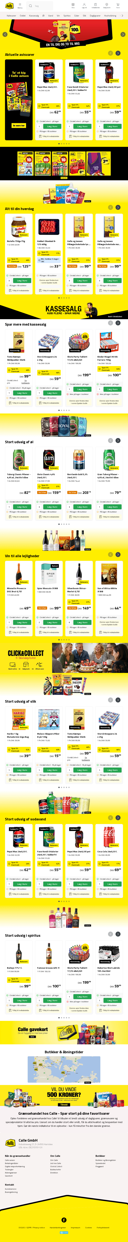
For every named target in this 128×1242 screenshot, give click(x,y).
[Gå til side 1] (60, 46)
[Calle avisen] (64, 163)
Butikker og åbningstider (106, 1160)
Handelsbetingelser (58, 1227)
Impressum (75, 1227)
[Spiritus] (64, 916)
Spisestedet (100, 1163)
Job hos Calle (55, 1163)
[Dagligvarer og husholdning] (64, 192)
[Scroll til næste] (120, 15)
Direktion (54, 1172)
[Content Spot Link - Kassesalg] (64, 310)
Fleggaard (99, 1166)
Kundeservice (10, 1188)
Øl (43, 15)
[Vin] (64, 539)
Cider (76, 15)
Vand (50, 15)
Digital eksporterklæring (15, 1166)
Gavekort (8, 1175)
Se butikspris (26, 381)
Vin (58, 15)
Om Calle (54, 1160)
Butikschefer (55, 1169)
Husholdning (110, 15)
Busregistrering (11, 1192)
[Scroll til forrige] (4, 34)
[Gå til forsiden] (9, 6)
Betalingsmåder (11, 1163)
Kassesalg (34, 15)
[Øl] (64, 425)
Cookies (88, 1227)
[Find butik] (64, 1070)
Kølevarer (11, 15)
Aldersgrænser (11, 1172)
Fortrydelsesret (103, 1227)
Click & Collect (56, 1166)
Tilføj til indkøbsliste (50, 136)
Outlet (22, 15)
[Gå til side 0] (59, 142)
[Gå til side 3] (65, 46)
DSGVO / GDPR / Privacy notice (32, 1227)
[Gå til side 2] (62, 46)
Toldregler (9, 1169)
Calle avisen (10, 1160)
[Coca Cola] (64, 802)
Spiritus (67, 15)
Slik (84, 15)
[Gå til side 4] (67, 46)
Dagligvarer (95, 15)
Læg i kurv (52, 126)
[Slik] (64, 684)
